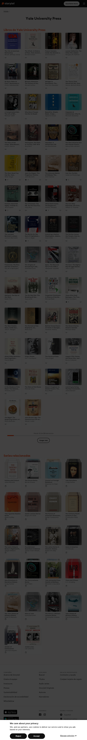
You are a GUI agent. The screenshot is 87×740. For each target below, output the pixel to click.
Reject (18, 736)
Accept (36, 736)
